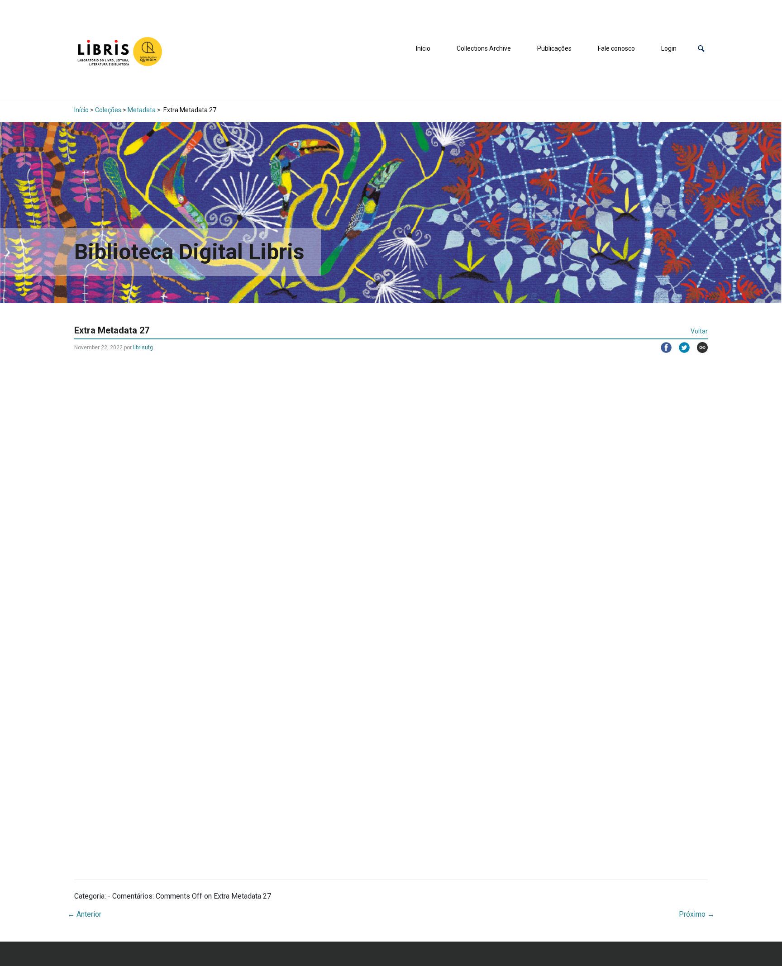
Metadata (142, 110)
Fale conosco (616, 48)
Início (423, 48)
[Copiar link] (699, 347)
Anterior (84, 914)
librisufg (143, 347)
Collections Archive (484, 48)
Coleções (108, 110)
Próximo (697, 914)
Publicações (554, 48)
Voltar (699, 331)
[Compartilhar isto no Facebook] (662, 347)
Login (669, 48)
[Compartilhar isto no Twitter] (681, 347)
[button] (701, 48)
